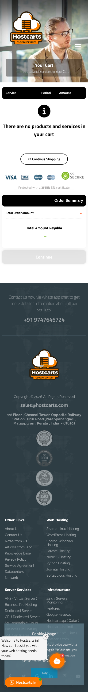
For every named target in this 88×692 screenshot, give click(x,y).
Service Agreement (19, 565)
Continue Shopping (45, 159)
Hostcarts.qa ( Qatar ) (62, 621)
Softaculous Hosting (61, 575)
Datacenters (14, 572)
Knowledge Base (18, 553)
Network (11, 578)
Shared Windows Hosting (59, 543)
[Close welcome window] (46, 636)
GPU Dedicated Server (22, 617)
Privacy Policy (16, 559)
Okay (44, 672)
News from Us (16, 541)
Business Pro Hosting (21, 605)
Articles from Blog (19, 547)
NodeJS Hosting (58, 557)
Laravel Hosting (58, 551)
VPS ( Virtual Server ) (21, 598)
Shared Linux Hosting (62, 529)
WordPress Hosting (61, 535)
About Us (12, 529)
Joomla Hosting (58, 569)
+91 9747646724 (44, 319)
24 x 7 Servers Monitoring (57, 600)
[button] (23, 682)
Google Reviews (58, 614)
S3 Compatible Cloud (21, 623)
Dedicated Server (18, 611)
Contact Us (13, 535)
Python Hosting (58, 563)
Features (53, 608)
